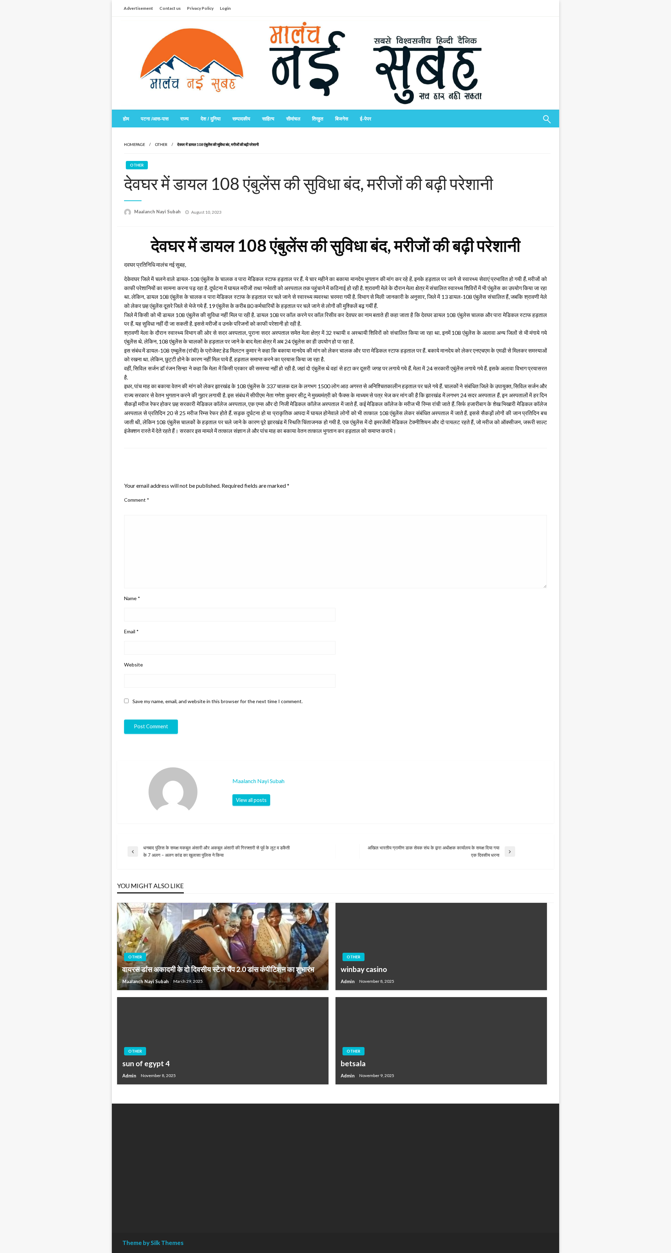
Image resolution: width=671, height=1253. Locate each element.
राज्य (184, 118)
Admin (348, 981)
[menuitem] (126, 118)
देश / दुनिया (211, 118)
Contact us (170, 8)
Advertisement (138, 8)
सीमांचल (293, 118)
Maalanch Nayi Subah (158, 211)
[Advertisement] (186, 1163)
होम (126, 118)
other (161, 144)
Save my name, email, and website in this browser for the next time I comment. (217, 701)
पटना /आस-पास (154, 118)
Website (133, 665)
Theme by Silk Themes (152, 1242)
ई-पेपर (365, 118)
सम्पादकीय (241, 118)
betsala (353, 1063)
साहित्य (268, 118)
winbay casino (364, 969)
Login (225, 8)
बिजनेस (341, 118)
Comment (136, 500)
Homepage (134, 144)
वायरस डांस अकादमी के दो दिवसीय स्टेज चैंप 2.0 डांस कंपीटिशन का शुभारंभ (218, 969)
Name (132, 598)
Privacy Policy (200, 8)
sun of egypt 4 (145, 1063)
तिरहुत (317, 118)
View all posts (251, 800)
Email (131, 631)
